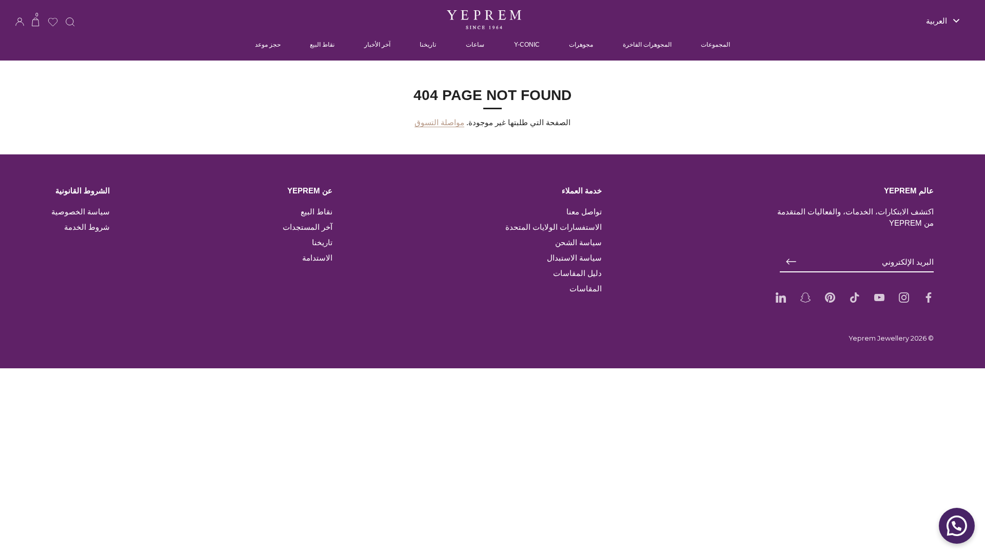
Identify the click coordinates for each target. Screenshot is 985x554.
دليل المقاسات (577, 273)
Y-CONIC (527, 44)
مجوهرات (581, 44)
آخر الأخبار (377, 44)
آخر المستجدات (307, 227)
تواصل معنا (584, 211)
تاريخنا (428, 44)
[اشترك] (791, 262)
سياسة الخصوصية (80, 211)
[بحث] (70, 15)
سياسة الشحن (578, 242)
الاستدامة (317, 257)
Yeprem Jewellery (879, 338)
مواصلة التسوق (439, 122)
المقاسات (585, 288)
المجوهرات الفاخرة (647, 44)
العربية (936, 20)
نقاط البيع (322, 44)
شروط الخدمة (87, 227)
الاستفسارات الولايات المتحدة (553, 227)
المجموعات (715, 44)
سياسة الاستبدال (574, 257)
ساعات (475, 44)
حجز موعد (268, 44)
